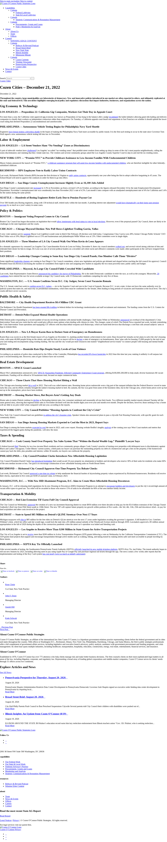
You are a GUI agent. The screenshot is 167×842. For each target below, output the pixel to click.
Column (13, 10)
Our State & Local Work (15, 764)
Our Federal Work (12, 762)
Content (8, 38)
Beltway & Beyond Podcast (27, 45)
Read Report (5, 816)
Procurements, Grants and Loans (29, 24)
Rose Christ (10, 584)
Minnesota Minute (23, 55)
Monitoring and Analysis (15, 771)
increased (37, 188)
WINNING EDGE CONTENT (23, 41)
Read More (9, 692)
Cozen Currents (22, 60)
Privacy (16, 820)
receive (30, 534)
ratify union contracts (77, 175)
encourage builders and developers (120, 486)
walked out (120, 246)
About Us (14, 31)
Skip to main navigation (10, 1)
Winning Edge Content (14, 786)
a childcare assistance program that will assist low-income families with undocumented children (87, 163)
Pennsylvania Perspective (26, 64)
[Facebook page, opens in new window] (6, 839)
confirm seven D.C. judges (40, 286)
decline (36, 400)
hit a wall (32, 385)
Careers (8, 803)
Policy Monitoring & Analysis (28, 27)
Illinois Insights (22, 52)
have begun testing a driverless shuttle (24, 132)
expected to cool (39, 427)
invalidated (113, 117)
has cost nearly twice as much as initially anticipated (64, 554)
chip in (23, 519)
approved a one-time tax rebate (42, 473)
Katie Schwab (11, 618)
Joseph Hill (9, 607)
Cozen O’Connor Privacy (10, 829)
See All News (5, 672)
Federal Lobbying (23, 12)
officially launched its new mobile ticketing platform (95, 549)
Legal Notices (5, 820)
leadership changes (22, 261)
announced (124, 320)
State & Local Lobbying (26, 15)
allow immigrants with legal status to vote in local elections (81, 221)
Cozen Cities (21, 67)
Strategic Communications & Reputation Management (38, 20)
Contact (8, 71)
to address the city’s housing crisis (57, 415)
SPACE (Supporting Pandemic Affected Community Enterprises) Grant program (71, 373)
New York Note (22, 50)
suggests (26, 234)
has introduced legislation (41, 461)
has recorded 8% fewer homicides (92, 354)
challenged (31, 150)
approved (31, 505)
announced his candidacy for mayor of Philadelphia (59, 274)
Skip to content (26, 1)
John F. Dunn (10, 596)
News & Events (11, 69)
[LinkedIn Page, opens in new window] (6, 743)
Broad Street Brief (23, 48)
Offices (13, 36)
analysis (108, 427)
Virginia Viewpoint (23, 62)
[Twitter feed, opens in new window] (6, 740)
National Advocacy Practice (16, 766)
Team (12, 34)
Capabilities (10, 8)
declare (79, 339)
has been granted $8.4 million (45, 307)
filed (16, 446)
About (7, 29)
